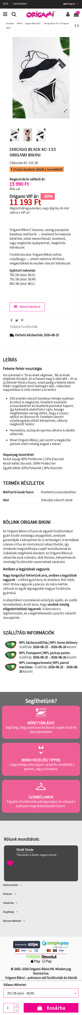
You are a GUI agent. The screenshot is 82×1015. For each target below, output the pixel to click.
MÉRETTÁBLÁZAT (41, 722)
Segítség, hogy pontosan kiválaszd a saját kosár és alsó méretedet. (41, 729)
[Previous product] (75, 25)
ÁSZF (6, 3)
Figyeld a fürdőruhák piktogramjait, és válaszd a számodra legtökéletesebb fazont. (41, 803)
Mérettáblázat (29, 307)
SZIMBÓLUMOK (41, 797)
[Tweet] (16, 320)
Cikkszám (16, 163)
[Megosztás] (12, 320)
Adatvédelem (20, 3)
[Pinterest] (22, 320)
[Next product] (78, 25)
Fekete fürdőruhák (24, 326)
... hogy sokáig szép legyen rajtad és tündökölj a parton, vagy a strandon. (41, 766)
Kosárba (56, 1008)
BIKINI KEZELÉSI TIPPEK (41, 760)
